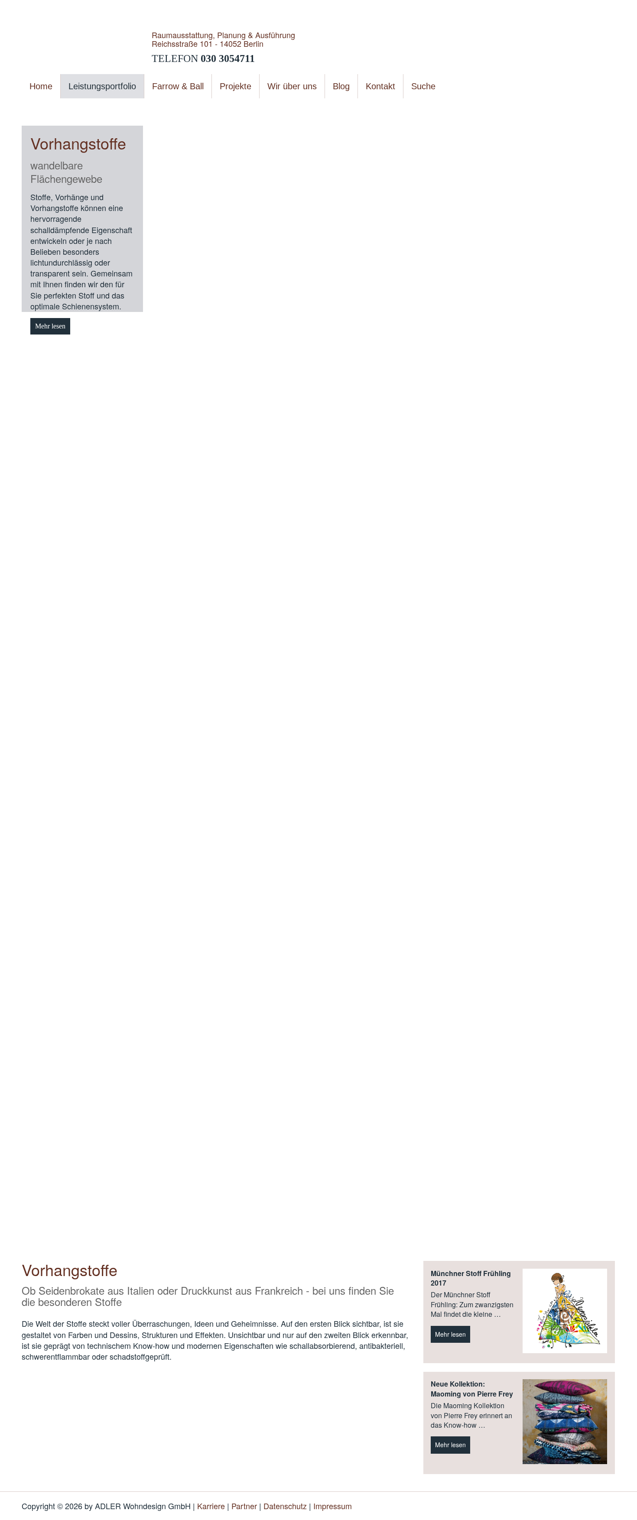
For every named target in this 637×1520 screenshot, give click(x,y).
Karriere (211, 1505)
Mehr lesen (50, 326)
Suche (423, 86)
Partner (244, 1505)
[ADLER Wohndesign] (86, 46)
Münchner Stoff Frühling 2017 (471, 1278)
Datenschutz (285, 1505)
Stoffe (129, 108)
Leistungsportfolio (91, 108)
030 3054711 (228, 58)
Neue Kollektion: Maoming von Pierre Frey (472, 1388)
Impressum (332, 1505)
